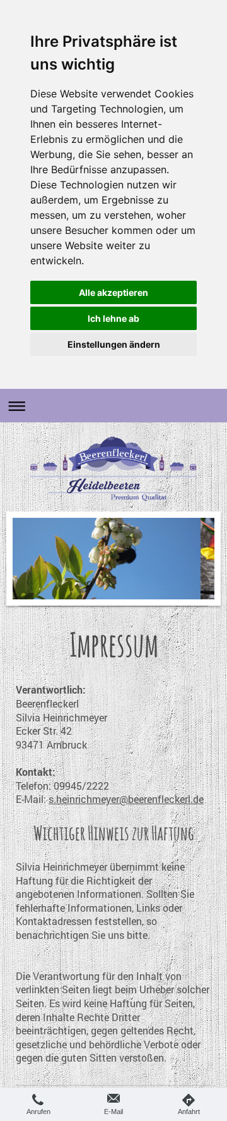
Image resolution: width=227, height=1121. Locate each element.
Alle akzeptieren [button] (113, 292)
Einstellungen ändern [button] (113, 344)
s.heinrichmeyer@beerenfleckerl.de (126, 799)
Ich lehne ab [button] (113, 318)
